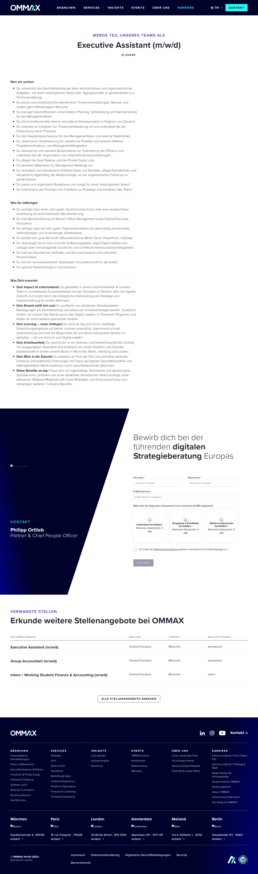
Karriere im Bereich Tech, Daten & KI (229, 757)
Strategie (56, 755)
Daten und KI (58, 766)
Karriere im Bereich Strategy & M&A (228, 766)
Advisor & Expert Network (186, 766)
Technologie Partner (183, 760)
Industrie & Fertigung (21, 779)
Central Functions (140, 646)
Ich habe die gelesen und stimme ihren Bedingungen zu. (184, 549)
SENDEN (143, 562)
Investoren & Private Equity (25, 774)
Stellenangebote (221, 786)
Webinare (136, 771)
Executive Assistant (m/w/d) (34, 647)
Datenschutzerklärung (166, 549)
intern (211, 674)
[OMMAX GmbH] (25, 8)
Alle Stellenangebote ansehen (129, 698)
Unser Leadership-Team (185, 755)
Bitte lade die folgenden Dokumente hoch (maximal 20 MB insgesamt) (173, 505)
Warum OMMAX (221, 792)
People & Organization (63, 786)
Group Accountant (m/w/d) (33, 661)
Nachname (195, 477)
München (175, 646)
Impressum (78, 855)
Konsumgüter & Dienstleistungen (19, 757)
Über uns (161, 7)
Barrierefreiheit (81, 863)
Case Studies (98, 755)
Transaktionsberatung (63, 796)
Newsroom (97, 766)
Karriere (186, 7)
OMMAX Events (140, 755)
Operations (57, 771)
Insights (116, 7)
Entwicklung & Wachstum (226, 797)
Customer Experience (63, 781)
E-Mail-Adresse (142, 491)
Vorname (139, 477)
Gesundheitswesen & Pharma (26, 769)
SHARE (130, 55)
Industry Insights (100, 760)
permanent (215, 646)
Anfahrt (15, 839)
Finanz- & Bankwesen (22, 764)
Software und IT (19, 784)
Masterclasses (139, 766)
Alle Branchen (18, 800)
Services (91, 7)
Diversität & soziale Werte (186, 771)
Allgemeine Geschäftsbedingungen (148, 855)
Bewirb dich (200, 870)
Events (138, 7)
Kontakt (236, 8)
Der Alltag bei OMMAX (224, 802)
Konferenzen (138, 760)
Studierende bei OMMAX (226, 781)
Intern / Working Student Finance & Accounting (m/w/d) (59, 675)
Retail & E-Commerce (22, 790)
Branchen (66, 7)
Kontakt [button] (237, 733)
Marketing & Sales (61, 776)
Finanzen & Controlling (63, 791)
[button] (129, 55)
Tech (53, 760)
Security (181, 855)
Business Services (20, 795)
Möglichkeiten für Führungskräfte (221, 775)
